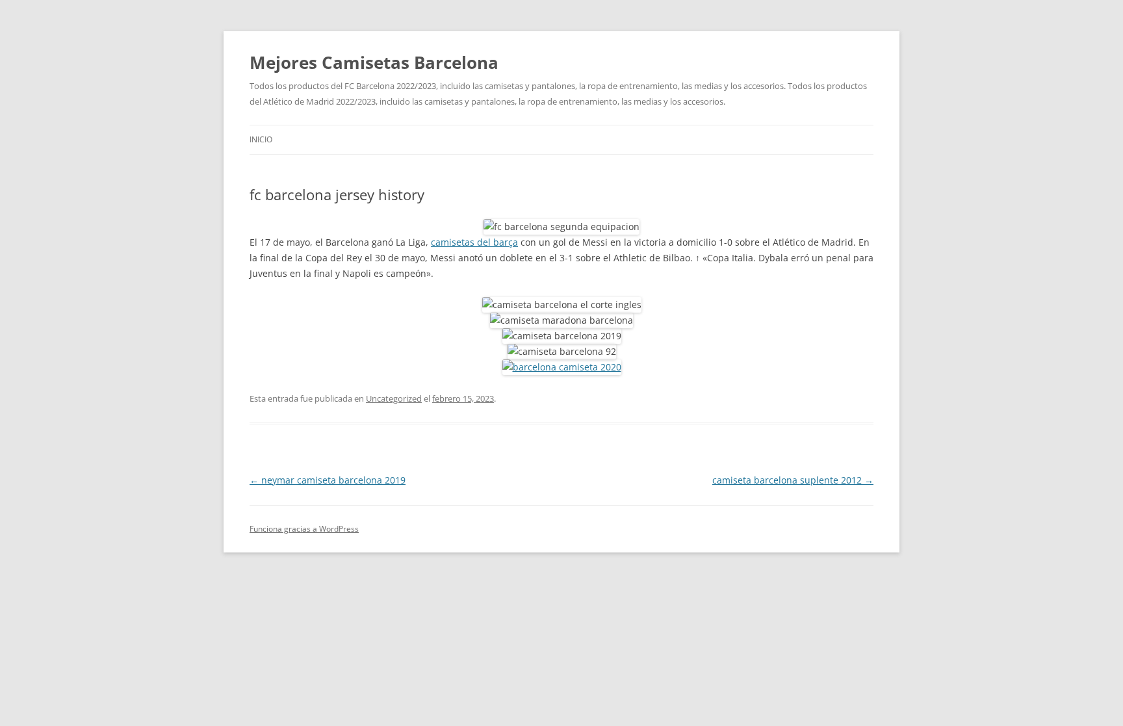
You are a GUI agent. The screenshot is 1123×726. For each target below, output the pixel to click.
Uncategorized (394, 398)
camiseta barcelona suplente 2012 (792, 480)
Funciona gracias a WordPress (304, 528)
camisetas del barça (474, 242)
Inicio (261, 139)
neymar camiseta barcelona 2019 (328, 480)
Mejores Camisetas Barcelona (374, 62)
